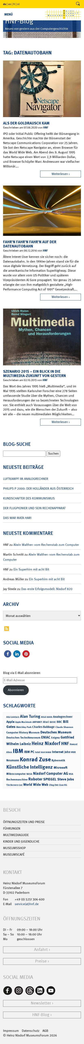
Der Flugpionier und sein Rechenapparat (34, 508)
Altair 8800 (46, 717)
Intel (37, 752)
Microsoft (60, 767)
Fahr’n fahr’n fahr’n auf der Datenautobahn (29, 244)
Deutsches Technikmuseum (23, 737)
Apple (10, 722)
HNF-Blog (40, 1015)
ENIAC (45, 737)
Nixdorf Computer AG (50, 773)
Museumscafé (13, 854)
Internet (58, 752)
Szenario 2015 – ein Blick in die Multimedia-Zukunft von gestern (34, 373)
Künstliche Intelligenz (29, 767)
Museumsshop (14, 848)
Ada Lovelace (12, 717)
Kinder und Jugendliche (21, 841)
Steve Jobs (65, 779)
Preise (41, 961)
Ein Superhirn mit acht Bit (31, 569)
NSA (71, 774)
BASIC (53, 722)
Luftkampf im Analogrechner (25, 479)
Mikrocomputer (16, 774)
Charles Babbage (43, 727)
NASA (29, 774)
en (9, 4)
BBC (59, 722)
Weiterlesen (60, 174)
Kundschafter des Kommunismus (29, 498)
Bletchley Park (23, 727)
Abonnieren (16, 690)
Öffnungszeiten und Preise (24, 822)
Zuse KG (63, 785)
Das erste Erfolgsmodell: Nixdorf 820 (46, 589)
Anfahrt (41, 949)
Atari (46, 722)
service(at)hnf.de (27, 904)
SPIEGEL (49, 779)
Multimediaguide (16, 835)
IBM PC (29, 752)
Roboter (35, 779)
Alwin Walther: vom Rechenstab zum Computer (46, 545)
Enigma (55, 737)
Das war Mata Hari (17, 518)
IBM (18, 751)
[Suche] (78, 4)
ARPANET (37, 722)
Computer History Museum (23, 732)
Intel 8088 (46, 752)
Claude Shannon (64, 727)
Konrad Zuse (35, 759)
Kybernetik (58, 760)
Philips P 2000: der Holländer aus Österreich (38, 488)
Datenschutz (30, 1031)
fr (14, 4)
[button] (7, 653)
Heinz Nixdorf (46, 743)
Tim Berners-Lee (14, 785)
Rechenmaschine (17, 779)
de (4, 4)
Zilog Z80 (53, 785)
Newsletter (41, 1003)
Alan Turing (30, 716)
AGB (45, 1031)
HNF (45, 127)
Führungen (11, 828)
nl (18, 4)
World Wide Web (35, 784)
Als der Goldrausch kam (26, 123)
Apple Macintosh (23, 722)
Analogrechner (62, 717)
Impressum (11, 1031)
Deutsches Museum (55, 732)
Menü (8, 14)
